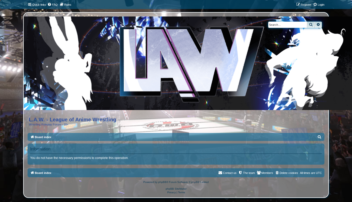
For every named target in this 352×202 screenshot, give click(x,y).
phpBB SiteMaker (176, 188)
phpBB (162, 182)
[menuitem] (52, 5)
